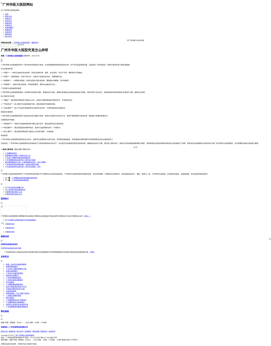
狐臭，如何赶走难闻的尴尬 (16, 264)
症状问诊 (8, 21)
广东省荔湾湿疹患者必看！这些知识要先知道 (22, 164)
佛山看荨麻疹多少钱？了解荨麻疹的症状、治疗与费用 (25, 162)
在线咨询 (8, 32)
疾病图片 (28, 331)
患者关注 (8, 19)
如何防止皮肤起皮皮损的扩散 (17, 304)
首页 (6, 14)
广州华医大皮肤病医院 (14, 56)
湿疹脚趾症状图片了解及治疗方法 (17, 155)
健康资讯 (34, 43)
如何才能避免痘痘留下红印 (16, 287)
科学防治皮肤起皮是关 (9, 244)
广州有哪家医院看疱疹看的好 (17, 307)
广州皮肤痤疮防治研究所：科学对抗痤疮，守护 (23, 167)
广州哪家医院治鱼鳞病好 (15, 302)
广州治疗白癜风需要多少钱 (16, 269)
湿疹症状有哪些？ (13, 275)
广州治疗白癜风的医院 (14, 273)
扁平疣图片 (10, 298)
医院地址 (8, 34)
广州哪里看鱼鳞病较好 (14, 284)
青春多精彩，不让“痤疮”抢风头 (18, 293)
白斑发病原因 (11, 291)
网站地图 (36, 331)
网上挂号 (8, 36)
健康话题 (8, 30)
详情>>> (87, 216)
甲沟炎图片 (10, 282)
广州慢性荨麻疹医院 (13, 295)
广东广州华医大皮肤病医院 (24, 335)
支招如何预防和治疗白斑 (15, 289)
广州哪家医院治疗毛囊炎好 (16, 300)
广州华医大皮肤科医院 (21, 43)
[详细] (92, 252)
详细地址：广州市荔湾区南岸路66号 (14, 327)
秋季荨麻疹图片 (12, 266)
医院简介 (5, 198)
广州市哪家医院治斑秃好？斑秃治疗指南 (20, 160)
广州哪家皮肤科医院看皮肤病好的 (24, 178)
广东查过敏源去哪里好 (14, 280)
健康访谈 (5, 236)
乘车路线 (5, 311)
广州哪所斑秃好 (11, 153)
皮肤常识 (8, 25)
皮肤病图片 (9, 27)
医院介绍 (8, 16)
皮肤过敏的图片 (12, 271)
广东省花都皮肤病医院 (20, 180)
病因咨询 (8, 23)
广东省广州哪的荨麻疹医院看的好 (17, 158)
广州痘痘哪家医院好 (13, 278)
